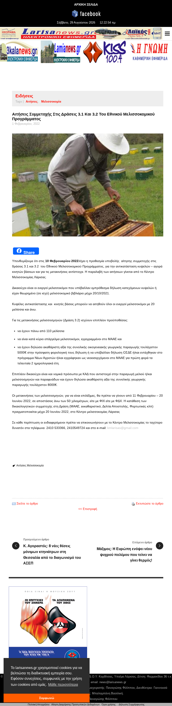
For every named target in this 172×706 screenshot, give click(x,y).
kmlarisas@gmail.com (122, 428)
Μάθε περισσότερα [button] (63, 684)
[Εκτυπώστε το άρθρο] (133, 503)
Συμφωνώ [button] (46, 698)
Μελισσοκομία (51, 101)
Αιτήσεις (32, 101)
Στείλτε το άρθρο (27, 503)
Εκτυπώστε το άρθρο (149, 503)
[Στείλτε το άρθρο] (14, 503)
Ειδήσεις (24, 96)
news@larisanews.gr (112, 682)
